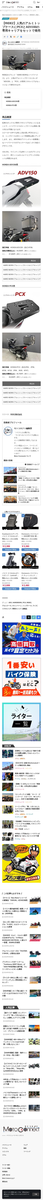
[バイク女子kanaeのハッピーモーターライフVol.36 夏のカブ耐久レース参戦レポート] (34, 1094)
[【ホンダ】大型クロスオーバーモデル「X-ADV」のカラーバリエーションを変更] (35, 924)
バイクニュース (12, 473)
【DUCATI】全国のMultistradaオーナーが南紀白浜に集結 (28, 470)
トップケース (27, 606)
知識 (25, 817)
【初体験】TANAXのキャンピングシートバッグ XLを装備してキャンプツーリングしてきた (27, 823)
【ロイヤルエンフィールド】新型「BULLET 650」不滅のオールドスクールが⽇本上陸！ (28, 500)
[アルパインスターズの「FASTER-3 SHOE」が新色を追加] (35, 953)
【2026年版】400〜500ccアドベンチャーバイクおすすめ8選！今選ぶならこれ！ (14, 1042)
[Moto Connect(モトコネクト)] (12, 2)
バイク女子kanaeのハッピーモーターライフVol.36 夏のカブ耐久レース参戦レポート (14, 1095)
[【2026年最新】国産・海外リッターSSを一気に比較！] (34, 1055)
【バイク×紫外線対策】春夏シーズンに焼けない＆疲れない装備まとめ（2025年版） (15, 911)
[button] (35, 1194)
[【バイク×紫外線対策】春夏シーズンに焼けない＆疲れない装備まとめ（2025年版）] (35, 911)
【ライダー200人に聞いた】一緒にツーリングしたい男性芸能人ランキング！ (15, 980)
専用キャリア (17, 609)
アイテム (5, 18)
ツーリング (29, 814)
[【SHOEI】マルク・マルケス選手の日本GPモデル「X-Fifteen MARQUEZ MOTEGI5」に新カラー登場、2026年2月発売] (35, 937)
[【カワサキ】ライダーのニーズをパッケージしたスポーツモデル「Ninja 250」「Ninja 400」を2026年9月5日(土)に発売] (34, 1065)
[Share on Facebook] (7, 36)
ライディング (19, 817)
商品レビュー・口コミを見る (10, 538)
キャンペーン (17, 606)
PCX (24, 602)
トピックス (14, 18)
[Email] (14, 36)
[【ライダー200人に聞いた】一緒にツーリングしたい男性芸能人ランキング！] (35, 979)
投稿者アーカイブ (33, 464)
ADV (10, 602)
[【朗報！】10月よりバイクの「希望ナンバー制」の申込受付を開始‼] (7, 787)
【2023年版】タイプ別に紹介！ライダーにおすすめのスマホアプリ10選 (14, 993)
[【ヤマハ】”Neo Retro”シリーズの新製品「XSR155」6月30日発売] (35, 900)
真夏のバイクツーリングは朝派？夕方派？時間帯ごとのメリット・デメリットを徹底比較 (14, 1028)
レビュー (26, 829)
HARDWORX (17, 602)
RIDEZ (29, 602)
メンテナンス (32, 779)
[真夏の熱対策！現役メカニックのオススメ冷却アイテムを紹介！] (7, 776)
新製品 (24, 609)
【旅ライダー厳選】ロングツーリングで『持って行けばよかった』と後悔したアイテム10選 (14, 1015)
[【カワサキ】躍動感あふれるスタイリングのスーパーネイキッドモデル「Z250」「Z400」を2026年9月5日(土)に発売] (34, 1108)
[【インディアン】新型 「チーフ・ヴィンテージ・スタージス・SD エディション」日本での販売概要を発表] (7, 797)
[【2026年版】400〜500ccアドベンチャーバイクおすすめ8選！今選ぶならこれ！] (34, 1041)
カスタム (23, 779)
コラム (17, 758)
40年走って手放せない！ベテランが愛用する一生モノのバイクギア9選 (15, 1081)
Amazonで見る (10, 550)
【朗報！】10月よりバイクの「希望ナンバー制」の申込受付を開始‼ (28, 479)
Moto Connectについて (22, 456)
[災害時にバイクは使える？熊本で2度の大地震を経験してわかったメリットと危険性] (7, 754)
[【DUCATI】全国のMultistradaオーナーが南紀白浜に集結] (7, 766)
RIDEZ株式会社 (16, 414)
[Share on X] (10, 36)
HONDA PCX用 (11, 105)
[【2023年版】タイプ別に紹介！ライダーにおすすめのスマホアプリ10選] (35, 993)
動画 (16, 829)
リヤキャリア (6, 609)
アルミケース (6, 606)
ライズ (35, 606)
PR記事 (21, 829)
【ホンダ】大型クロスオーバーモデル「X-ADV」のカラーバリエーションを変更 (14, 924)
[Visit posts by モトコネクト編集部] (4, 43)
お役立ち (22, 758)
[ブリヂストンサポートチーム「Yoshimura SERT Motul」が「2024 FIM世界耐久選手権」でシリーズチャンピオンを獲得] (35, 964)
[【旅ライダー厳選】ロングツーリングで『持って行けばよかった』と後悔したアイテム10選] (34, 1015)
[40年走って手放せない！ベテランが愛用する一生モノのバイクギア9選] (7, 836)
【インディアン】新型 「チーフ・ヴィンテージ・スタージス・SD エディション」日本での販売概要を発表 (28, 490)
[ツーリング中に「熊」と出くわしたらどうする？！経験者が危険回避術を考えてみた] (7, 809)
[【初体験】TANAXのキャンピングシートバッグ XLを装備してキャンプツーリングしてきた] (7, 824)
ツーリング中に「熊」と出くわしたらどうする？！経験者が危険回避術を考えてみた (27, 809)
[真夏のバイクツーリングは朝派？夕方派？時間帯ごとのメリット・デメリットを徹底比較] (34, 1028)
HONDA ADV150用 (12, 101)
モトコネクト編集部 (14, 42)
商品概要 (7, 97)
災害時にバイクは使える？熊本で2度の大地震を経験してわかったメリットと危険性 (27, 753)
